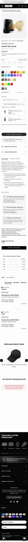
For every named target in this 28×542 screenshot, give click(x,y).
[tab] (8, 283)
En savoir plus (20, 2)
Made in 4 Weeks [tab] (15, 158)
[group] (14, 241)
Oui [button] (2, 301)
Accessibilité (16, 535)
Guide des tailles (22, 59)
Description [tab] (4, 158)
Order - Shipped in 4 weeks (14, 134)
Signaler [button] (6, 301)
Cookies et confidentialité (6, 535)
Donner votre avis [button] (14, 247)
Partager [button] (11, 301)
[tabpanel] (14, 174)
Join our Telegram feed (14, 497)
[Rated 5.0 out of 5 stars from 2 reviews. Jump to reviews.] (20, 40)
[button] (25, 6)
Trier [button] (2, 277)
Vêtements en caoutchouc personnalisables (12, 11)
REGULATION (4, 40)
